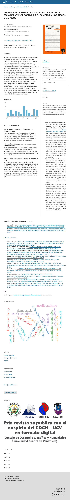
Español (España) (9, 355)
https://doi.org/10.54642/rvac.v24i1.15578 (20, 41)
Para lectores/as (8, 371)
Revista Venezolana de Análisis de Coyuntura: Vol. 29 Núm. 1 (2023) (36, 257)
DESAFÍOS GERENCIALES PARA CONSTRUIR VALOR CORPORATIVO (34, 260)
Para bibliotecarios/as (9, 377)
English (6, 361)
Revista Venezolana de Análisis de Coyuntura (19, 2)
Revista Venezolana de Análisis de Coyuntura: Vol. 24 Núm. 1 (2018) (43, 227)
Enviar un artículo (10, 392)
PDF (46, 61)
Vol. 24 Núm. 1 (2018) (21, 7)
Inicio (5, 7)
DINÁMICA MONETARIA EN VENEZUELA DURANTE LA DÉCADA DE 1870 (39, 256)
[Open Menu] (3, 2)
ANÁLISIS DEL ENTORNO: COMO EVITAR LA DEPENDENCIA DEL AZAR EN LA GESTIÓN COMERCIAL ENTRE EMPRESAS (35, 251)
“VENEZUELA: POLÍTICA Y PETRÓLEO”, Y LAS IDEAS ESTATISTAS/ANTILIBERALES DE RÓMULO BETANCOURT (29, 275)
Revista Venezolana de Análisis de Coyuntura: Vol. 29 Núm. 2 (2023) (37, 249)
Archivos (11, 7)
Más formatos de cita (49, 82)
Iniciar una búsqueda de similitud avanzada (27, 295)
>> (5, 291)
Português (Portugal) (10, 358)
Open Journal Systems (10, 385)
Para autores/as (8, 374)
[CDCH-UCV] (35, 442)
